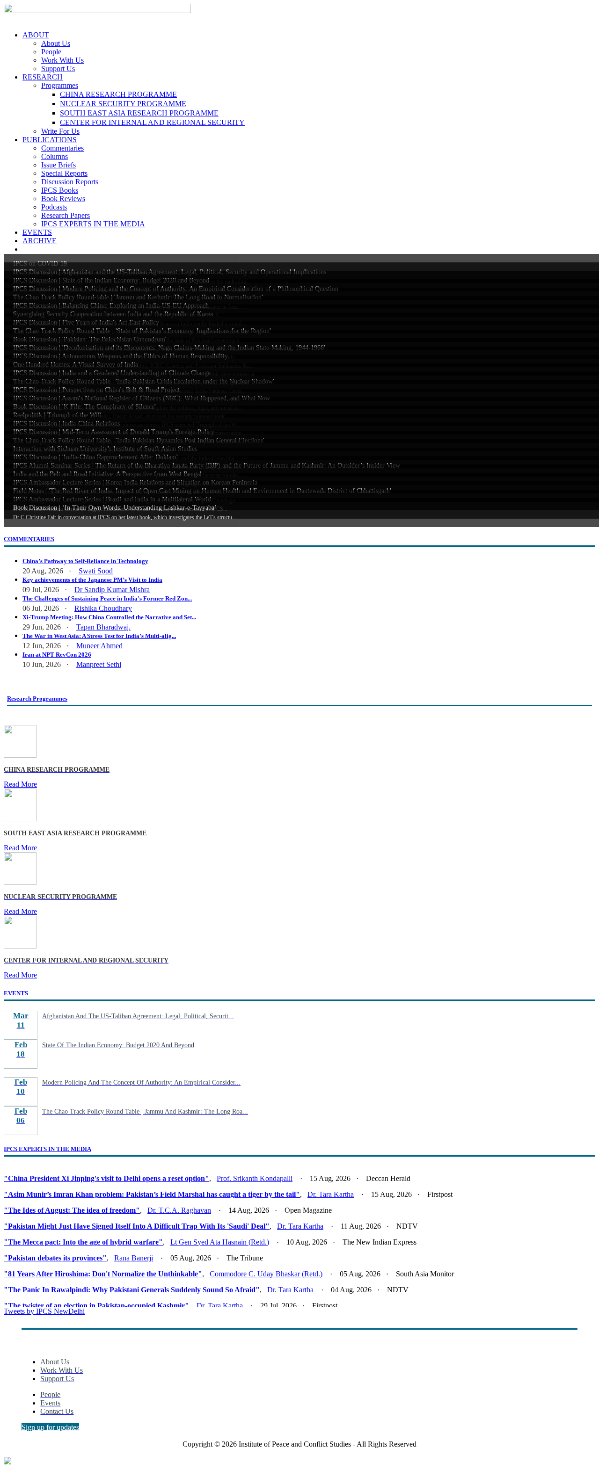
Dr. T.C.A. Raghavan (179, 1210)
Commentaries (62, 148)
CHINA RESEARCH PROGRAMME (118, 94)
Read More (20, 784)
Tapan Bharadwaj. (103, 627)
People (51, 52)
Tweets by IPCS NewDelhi (44, 1311)
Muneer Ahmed (99, 646)
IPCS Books (59, 190)
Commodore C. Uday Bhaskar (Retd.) (266, 1274)
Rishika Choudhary (103, 608)
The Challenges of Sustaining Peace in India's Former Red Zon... (107, 598)
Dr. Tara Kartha (330, 1194)
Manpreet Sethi (98, 664)
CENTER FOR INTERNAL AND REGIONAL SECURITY (152, 122)
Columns (54, 156)
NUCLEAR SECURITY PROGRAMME (123, 104)
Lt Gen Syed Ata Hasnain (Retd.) (219, 1242)
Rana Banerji (133, 1258)
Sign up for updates (50, 1427)
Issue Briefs (58, 165)
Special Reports (64, 173)
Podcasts (54, 207)
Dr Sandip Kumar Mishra (112, 590)
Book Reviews (63, 199)
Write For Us (60, 131)
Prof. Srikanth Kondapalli (254, 1178)
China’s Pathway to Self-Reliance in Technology (85, 561)
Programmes (59, 85)
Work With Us (62, 60)
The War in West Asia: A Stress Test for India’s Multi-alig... (99, 635)
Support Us (58, 68)
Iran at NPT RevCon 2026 (56, 654)
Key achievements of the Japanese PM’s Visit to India (92, 579)
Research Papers (65, 215)
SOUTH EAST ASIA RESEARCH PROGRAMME (139, 113)
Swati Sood (96, 571)
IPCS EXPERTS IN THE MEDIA (93, 224)
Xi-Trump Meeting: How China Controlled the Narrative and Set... (109, 617)
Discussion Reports (69, 182)
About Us (55, 43)
